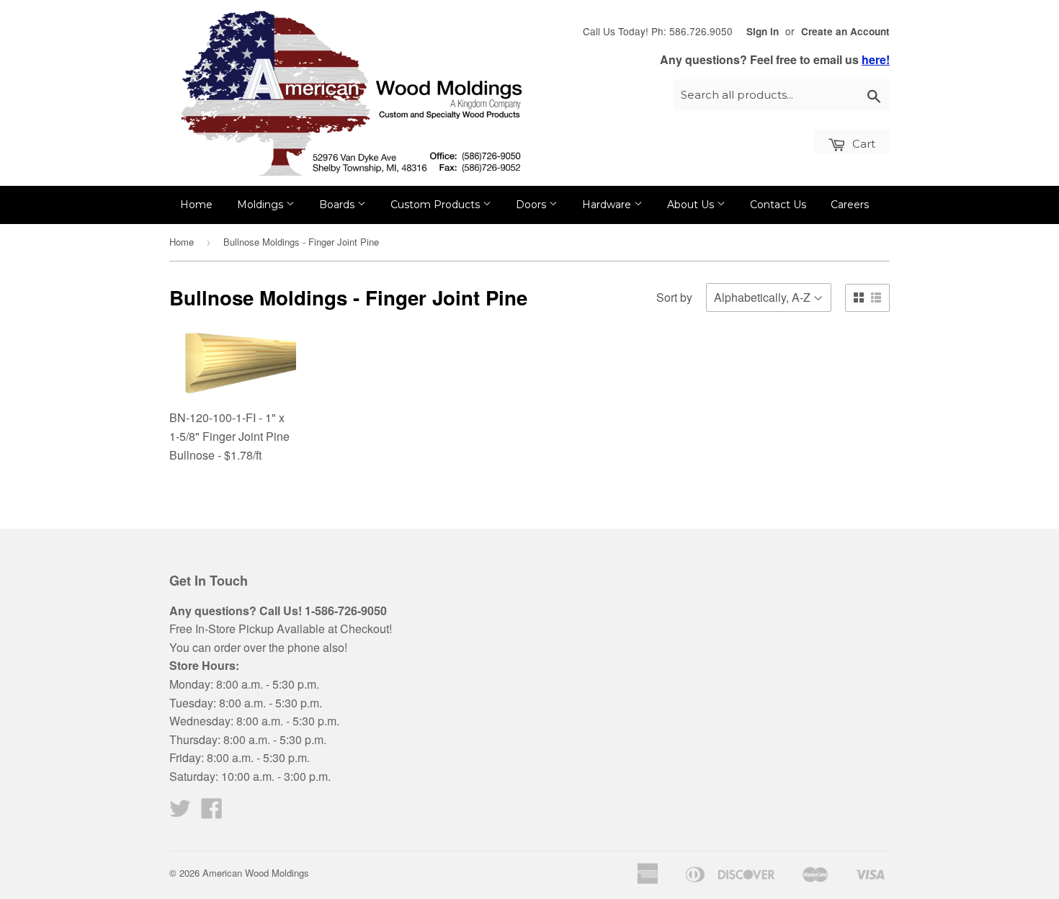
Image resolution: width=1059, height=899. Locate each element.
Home (196, 204)
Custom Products (436, 204)
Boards (338, 204)
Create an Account (845, 31)
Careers (850, 204)
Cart (862, 144)
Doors (532, 204)
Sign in (762, 31)
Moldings (261, 204)
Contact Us (778, 204)
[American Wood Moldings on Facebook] (212, 812)
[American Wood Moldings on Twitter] (180, 812)
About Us (692, 204)
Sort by (674, 297)
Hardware (608, 204)
